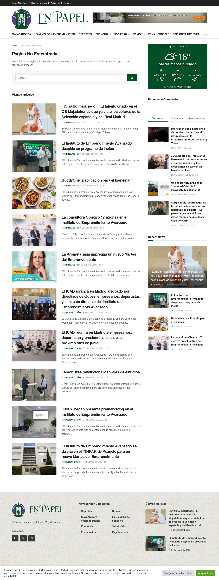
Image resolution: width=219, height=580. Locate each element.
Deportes (85, 34)
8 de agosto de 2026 (89, 122)
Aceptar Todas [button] (205, 573)
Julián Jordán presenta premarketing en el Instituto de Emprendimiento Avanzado (97, 411)
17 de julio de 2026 (88, 153)
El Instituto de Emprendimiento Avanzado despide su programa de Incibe (97, 145)
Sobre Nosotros (19, 2)
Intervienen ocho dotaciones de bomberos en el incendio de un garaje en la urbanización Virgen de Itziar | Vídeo (189, 136)
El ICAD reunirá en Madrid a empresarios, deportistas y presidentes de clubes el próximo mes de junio (97, 337)
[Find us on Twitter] (23, 538)
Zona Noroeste (158, 34)
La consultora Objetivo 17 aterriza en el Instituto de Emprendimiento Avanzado (94, 219)
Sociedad (120, 34)
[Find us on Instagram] (31, 538)
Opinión (137, 34)
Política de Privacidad (39, 2)
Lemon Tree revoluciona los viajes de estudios (101, 372)
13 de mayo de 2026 (93, 377)
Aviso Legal (56, 2)
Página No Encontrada (30, 45)
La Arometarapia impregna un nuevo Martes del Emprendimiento (99, 256)
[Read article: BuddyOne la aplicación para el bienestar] (34, 193)
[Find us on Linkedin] (15, 538)
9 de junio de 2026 (88, 264)
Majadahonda (21, 34)
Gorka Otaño (73, 312)
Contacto (68, 2)
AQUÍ (13, 576)
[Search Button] (205, 34)
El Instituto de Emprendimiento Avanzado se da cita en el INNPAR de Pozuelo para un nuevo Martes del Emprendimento (99, 451)
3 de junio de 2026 (93, 312)
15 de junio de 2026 (88, 227)
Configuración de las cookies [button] (178, 573)
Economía (102, 34)
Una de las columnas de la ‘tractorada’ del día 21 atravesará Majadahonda (186, 186)
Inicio (14, 45)
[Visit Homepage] (50, 18)
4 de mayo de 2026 (93, 461)
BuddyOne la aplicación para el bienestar (96, 180)
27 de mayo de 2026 (93, 348)
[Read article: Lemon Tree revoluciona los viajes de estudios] (34, 385)
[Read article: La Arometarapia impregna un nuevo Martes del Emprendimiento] (34, 267)
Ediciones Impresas (186, 34)
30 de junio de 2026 (88, 185)
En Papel (70, 122)
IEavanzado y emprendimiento (55, 34)
